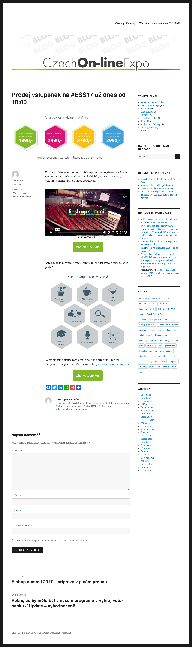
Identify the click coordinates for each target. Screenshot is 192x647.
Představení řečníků (148, 350)
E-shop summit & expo (168, 324)
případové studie (159, 356)
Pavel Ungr (151, 345)
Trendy (149, 361)
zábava (166, 366)
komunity (143, 340)
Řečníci (144, 121)
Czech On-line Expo (150, 105)
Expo (151, 329)
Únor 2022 (146, 398)
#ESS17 (15, 193)
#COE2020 (144, 298)
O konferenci (17, 188)
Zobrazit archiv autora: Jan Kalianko (73, 409)
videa (163, 361)
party (141, 345)
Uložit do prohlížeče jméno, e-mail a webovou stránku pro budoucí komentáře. (53, 540)
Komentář (19, 450)
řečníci (142, 371)
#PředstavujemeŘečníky (152, 102)
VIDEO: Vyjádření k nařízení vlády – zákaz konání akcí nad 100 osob (159, 235)
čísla (174, 366)
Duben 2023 (146, 395)
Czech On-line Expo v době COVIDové (158, 191)
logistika (153, 340)
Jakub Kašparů (145, 335)
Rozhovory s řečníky (150, 124)
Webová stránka (22, 525)
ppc (160, 345)
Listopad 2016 (147, 458)
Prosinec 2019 (147, 420)
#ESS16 (142, 303)
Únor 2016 (146, 467)
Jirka (143, 248)
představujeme (166, 350)
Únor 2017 (146, 451)
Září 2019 (145, 423)
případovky (144, 356)
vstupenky (26, 196)
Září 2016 (145, 461)
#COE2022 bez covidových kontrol (157, 185)
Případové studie (148, 118)
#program (24, 193)
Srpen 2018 (146, 436)
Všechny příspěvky (125, 23)
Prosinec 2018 (147, 429)
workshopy (155, 366)
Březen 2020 (147, 410)
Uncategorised (148, 127)
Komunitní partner (163, 335)
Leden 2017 (146, 454)
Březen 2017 (146, 448)
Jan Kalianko (17, 180)
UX (156, 361)
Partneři (144, 115)
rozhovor (173, 356)
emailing (142, 329)
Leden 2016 (146, 470)
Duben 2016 (146, 464)
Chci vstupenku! (87, 247)
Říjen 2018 (146, 432)
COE (152, 308)
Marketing (164, 340)
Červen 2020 (147, 407)
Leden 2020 (146, 417)
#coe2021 (156, 298)
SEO (141, 361)
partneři (175, 340)
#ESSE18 (164, 303)
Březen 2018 (146, 439)
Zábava (144, 130)
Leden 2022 (146, 401)
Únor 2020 (146, 414)
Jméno (16, 495)
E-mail (16, 510)
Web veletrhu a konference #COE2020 (159, 23)
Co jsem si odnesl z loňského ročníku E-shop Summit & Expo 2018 (158, 263)
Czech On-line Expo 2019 (150, 319)
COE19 (161, 308)
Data (166, 319)
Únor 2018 (146, 442)
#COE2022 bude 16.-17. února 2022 (157, 188)
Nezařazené (146, 108)
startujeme (16, 196)
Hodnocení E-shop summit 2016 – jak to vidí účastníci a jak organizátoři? (160, 273)
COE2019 (171, 308)
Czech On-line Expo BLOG (24, 633)
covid (141, 314)
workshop (143, 366)
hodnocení (171, 329)
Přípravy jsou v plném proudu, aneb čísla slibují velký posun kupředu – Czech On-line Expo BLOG (160, 257)
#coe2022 (167, 298)
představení (170, 345)
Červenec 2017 (147, 445)
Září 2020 (145, 404)
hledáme (160, 329)
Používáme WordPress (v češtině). (55, 633)
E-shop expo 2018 (147, 324)
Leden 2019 (146, 426)
